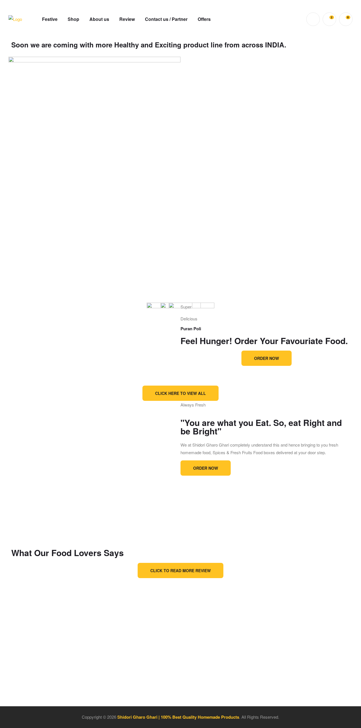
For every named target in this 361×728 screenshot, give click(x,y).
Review (127, 19)
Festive (50, 19)
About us (99, 19)
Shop (73, 19)
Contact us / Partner (166, 19)
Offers (204, 19)
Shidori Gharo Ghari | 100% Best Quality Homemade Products (178, 717)
